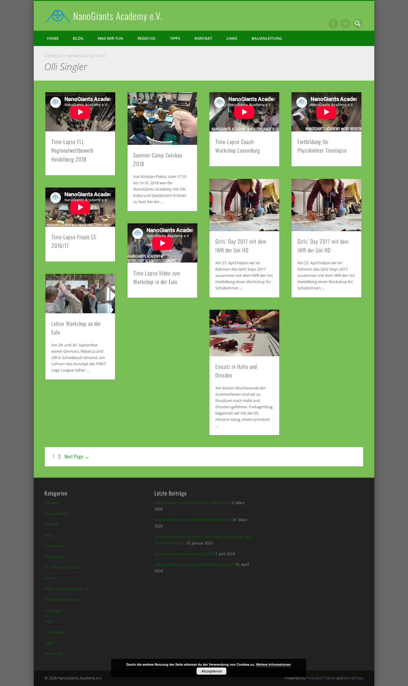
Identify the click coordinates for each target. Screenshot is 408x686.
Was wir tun (110, 38)
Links (231, 38)
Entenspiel (54, 556)
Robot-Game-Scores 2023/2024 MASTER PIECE (194, 564)
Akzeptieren (211, 671)
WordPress (353, 678)
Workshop (54, 653)
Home (53, 38)
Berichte (52, 524)
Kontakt (203, 38)
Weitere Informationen (273, 664)
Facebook (333, 23)
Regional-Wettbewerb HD (66, 588)
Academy (52, 502)
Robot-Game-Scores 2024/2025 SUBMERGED (192, 519)
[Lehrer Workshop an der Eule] (80, 293)
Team (49, 621)
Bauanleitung (266, 38)
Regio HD (146, 38)
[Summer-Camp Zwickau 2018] (162, 118)
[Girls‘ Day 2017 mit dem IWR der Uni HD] (244, 205)
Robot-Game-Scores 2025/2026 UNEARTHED (192, 502)
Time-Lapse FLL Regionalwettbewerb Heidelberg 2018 (72, 150)
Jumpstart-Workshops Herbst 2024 (184, 553)
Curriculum (54, 545)
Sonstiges (53, 610)
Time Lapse (54, 632)
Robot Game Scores (62, 599)
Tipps (175, 38)
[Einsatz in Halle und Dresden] (244, 333)
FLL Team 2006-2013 (62, 567)
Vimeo (345, 23)
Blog (78, 38)
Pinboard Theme (320, 678)
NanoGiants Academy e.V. (117, 16)
